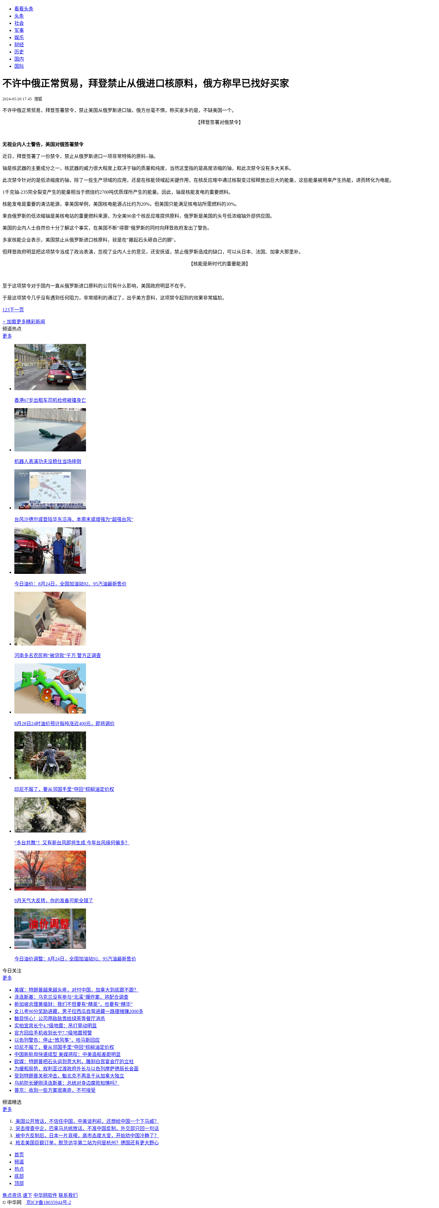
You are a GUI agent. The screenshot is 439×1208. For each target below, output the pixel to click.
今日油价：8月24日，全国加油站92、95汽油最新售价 (70, 583)
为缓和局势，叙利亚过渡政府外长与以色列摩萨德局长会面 (76, 1068)
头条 (19, 16)
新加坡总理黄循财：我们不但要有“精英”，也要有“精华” (73, 1004)
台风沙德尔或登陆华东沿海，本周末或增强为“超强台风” (73, 519)
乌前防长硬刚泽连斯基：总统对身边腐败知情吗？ (66, 1083)
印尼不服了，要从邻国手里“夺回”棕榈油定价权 (64, 789)
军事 (19, 30)
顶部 (19, 1183)
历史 (19, 51)
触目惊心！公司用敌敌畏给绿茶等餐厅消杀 (59, 1018)
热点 (19, 1169)
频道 (19, 1161)
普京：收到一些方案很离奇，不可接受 (55, 1090)
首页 (19, 1154)
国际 (19, 66)
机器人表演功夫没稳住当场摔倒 (47, 461)
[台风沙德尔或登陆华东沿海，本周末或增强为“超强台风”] (50, 507)
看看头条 (23, 8)
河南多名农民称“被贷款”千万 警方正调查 (57, 655)
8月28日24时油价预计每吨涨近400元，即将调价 (64, 723)
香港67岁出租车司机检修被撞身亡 (50, 400)
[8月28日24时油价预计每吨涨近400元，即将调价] (50, 711)
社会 (19, 23)
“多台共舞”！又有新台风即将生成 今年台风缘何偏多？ (72, 842)
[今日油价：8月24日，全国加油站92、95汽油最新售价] (50, 572)
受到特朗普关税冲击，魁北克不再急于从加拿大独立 (69, 1075)
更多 (7, 336)
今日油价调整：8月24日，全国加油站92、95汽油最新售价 (75, 958)
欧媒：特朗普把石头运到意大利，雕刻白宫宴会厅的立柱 (74, 1061)
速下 (27, 1195)
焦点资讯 (12, 1195)
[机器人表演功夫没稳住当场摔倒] (50, 449)
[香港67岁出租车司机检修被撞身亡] (50, 388)
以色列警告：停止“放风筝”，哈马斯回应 (57, 1040)
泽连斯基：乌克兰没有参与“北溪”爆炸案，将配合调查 (71, 997)
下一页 (17, 309)
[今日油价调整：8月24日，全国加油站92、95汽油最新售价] (50, 947)
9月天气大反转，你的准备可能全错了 (53, 900)
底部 (19, 1176)
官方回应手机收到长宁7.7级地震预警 (53, 1032)
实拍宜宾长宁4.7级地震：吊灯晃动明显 (55, 1025)
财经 (19, 44)
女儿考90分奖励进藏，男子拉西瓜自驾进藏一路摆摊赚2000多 (78, 1011)
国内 (19, 59)
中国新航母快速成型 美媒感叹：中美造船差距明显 (67, 1054)
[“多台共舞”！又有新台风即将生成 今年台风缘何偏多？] (50, 831)
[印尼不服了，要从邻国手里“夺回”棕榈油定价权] (50, 777)
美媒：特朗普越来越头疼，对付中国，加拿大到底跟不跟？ (76, 989)
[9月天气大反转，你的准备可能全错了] (50, 889)
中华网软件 (45, 1195)
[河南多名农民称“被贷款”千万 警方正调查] (50, 643)
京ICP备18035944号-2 (48, 1202)
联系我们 (68, 1195)
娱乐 (19, 37)
